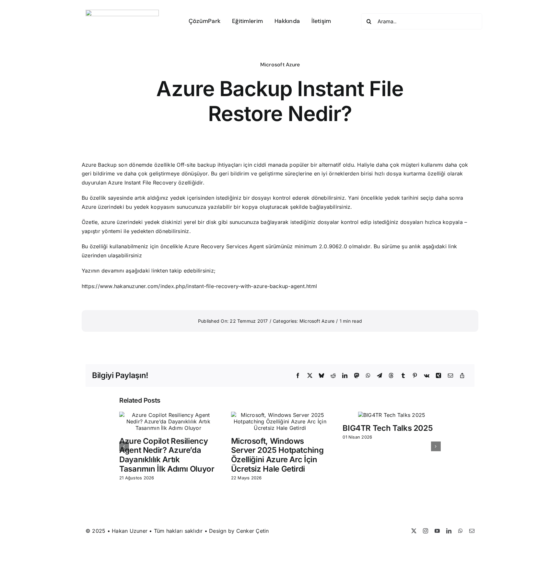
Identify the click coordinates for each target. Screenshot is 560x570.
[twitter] (413, 530)
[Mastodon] (357, 375)
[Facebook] (298, 375)
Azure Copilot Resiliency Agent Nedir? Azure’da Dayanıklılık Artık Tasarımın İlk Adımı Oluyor (167, 455)
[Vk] (427, 375)
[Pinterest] (415, 375)
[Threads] (391, 375)
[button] (124, 446)
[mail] (471, 530)
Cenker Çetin (252, 531)
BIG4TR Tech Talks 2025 (388, 428)
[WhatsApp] (368, 375)
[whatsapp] (460, 530)
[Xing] (438, 375)
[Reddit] (333, 375)
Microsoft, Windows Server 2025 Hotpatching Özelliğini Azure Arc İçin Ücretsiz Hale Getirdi (277, 455)
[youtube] (437, 530)
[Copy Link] (462, 375)
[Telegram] (379, 375)
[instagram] (425, 530)
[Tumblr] (403, 375)
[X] (310, 375)
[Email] (450, 375)
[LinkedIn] (345, 375)
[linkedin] (448, 530)
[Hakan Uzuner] (122, 12)
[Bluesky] (321, 375)
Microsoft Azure (280, 64)
